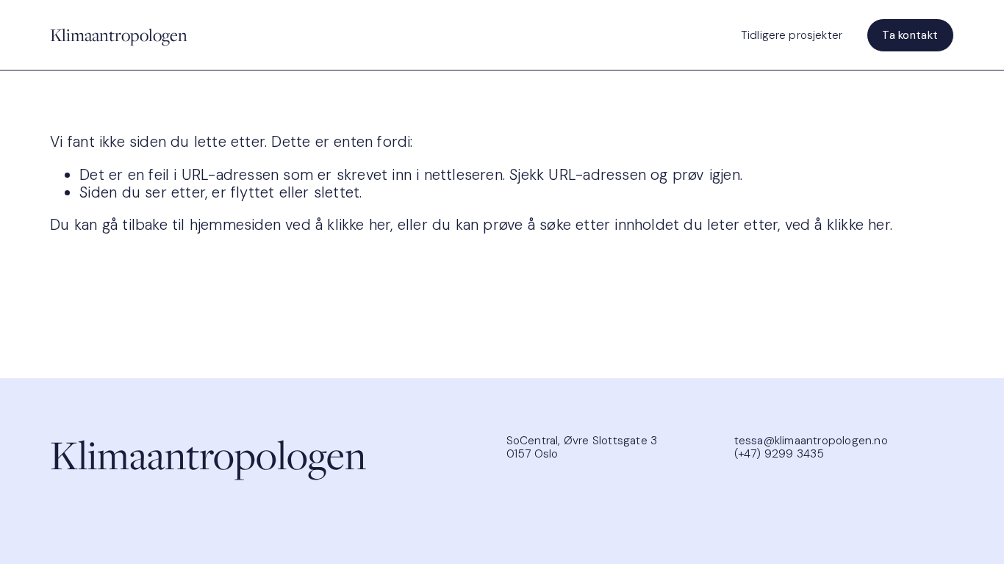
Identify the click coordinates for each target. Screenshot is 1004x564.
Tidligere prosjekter (791, 35)
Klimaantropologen (118, 35)
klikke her (358, 224)
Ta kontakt (910, 35)
